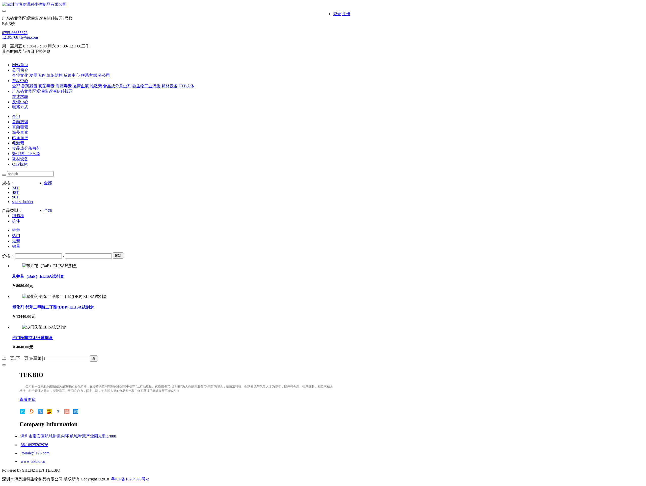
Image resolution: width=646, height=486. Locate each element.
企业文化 (20, 75)
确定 (118, 255)
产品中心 (20, 81)
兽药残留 (29, 86)
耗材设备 (170, 86)
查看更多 (27, 399)
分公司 (104, 75)
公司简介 (20, 70)
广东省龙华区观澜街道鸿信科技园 (42, 91)
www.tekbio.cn (33, 461)
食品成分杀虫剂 (117, 86)
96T (15, 197)
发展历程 (37, 75)
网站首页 (20, 65)
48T (15, 192)
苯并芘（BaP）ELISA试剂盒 (38, 276)
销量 (16, 246)
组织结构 (54, 75)
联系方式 (89, 75)
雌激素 (96, 86)
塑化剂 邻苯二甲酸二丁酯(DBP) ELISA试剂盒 (53, 307)
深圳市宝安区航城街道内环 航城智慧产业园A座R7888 (67, 436)
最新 (16, 241)
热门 (16, 236)
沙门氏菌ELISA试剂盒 (32, 338)
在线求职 (20, 96)
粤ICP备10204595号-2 (130, 479)
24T (15, 188)
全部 (16, 86)
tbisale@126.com (35, 453)
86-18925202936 (34, 445)
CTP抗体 (186, 86)
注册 (346, 14)
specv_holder (22, 201)
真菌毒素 (46, 86)
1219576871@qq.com (20, 37)
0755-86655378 (15, 33)
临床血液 (81, 86)
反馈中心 (72, 75)
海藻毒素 (64, 86)
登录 (337, 14)
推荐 (16, 230)
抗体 (16, 221)
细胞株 (18, 216)
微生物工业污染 (146, 86)
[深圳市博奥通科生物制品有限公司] (176, 4)
